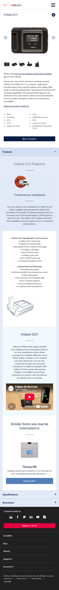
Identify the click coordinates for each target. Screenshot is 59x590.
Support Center (29, 525)
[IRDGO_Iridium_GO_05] (37, 64)
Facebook (17, 517)
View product (29, 481)
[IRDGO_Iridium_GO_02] (14, 64)
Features (7, 152)
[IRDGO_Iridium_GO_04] (30, 64)
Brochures (8, 503)
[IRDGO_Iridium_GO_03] (22, 64)
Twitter (24, 517)
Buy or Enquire (29, 139)
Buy (5, 543)
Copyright (7, 581)
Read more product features (16, 106)
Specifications (10, 494)
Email (10, 517)
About (6, 551)
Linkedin (31, 517)
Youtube (37, 517)
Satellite (7, 535)
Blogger (44, 517)
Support (7, 558)
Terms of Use (22, 578)
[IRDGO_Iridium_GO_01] (7, 64)
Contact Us (8, 578)
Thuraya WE (29, 466)
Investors (8, 566)
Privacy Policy (36, 578)
